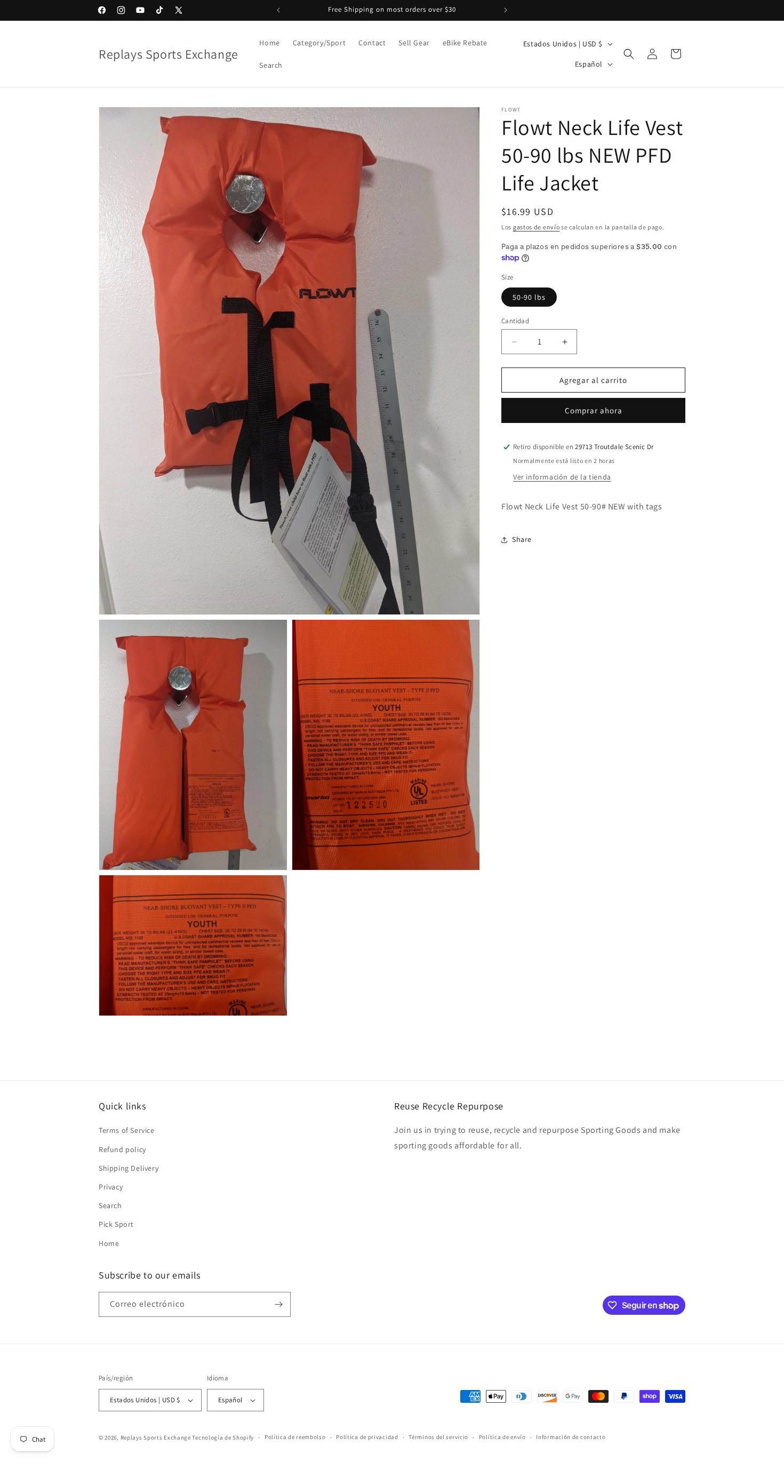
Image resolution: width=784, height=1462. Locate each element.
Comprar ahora (593, 410)
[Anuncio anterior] (278, 10)
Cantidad (515, 320)
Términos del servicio (438, 1437)
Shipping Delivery (128, 1168)
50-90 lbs (529, 297)
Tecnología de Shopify (223, 1437)
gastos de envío (536, 227)
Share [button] (522, 540)
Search (110, 1205)
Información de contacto (570, 1437)
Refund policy (122, 1149)
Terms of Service (127, 1131)
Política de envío (502, 1437)
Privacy (111, 1187)
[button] (629, 54)
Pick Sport (116, 1224)
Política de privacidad (367, 1437)
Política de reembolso (295, 1437)
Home (109, 1243)
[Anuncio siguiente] (505, 10)
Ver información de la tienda (562, 477)
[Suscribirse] (278, 1304)
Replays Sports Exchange (156, 1437)
